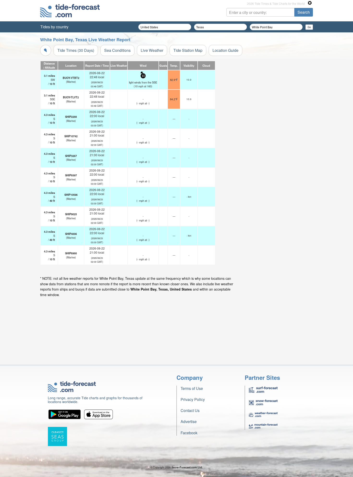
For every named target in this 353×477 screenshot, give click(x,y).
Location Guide (225, 50)
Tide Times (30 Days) (75, 50)
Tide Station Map (187, 50)
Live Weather (152, 50)
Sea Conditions (117, 50)
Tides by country (54, 27)
